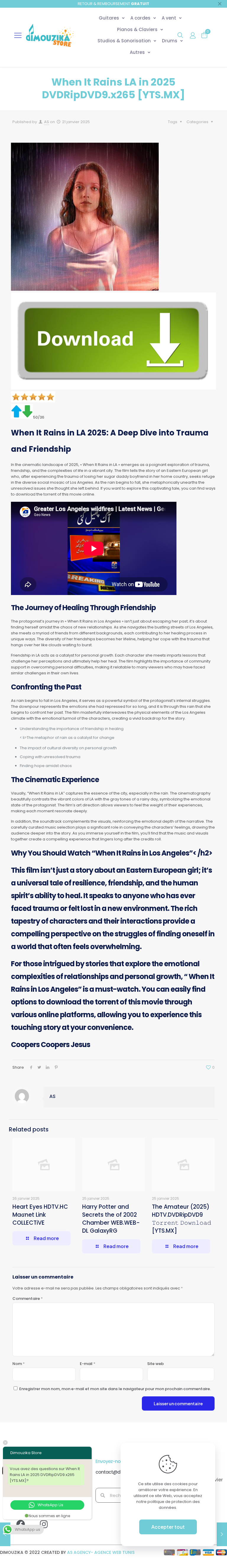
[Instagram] (48, 1529)
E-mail (87, 1363)
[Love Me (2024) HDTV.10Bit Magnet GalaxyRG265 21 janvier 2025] (222, 1534)
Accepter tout (168, 1527)
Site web (155, 1363)
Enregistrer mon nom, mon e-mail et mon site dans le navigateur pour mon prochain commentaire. (115, 1389)
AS (46, 122)
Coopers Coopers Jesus (50, 1044)
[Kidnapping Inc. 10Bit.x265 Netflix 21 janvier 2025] (5, 1534)
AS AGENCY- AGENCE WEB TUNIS (100, 1552)
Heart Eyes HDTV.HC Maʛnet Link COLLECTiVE (40, 1215)
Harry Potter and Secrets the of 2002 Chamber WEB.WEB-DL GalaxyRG (111, 1219)
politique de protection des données (173, 1504)
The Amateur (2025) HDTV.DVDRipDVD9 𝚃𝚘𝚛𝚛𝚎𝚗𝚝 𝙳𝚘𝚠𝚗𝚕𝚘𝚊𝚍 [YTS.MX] (181, 1219)
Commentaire (27, 1298)
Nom (18, 1363)
